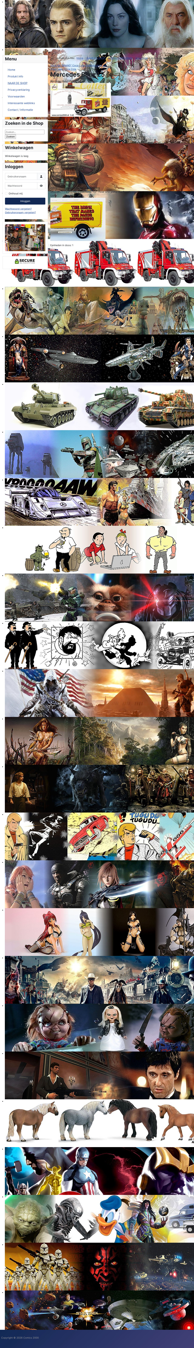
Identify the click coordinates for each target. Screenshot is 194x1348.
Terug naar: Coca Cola (63, 69)
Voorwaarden (16, 96)
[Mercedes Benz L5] (80, 99)
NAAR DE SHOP (17, 83)
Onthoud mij (16, 193)
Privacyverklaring (19, 89)
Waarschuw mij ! (59, 129)
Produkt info (15, 76)
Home (11, 69)
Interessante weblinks (21, 103)
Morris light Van (98, 65)
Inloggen (25, 201)
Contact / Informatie (20, 109)
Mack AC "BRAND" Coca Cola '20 (69, 65)
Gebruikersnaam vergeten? (20, 212)
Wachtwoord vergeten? (18, 208)
